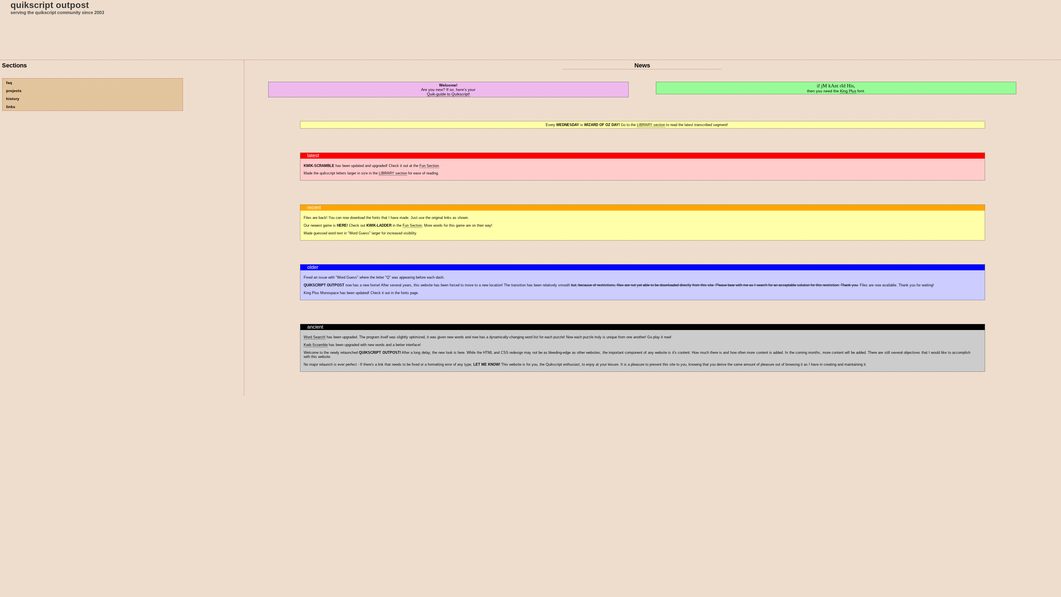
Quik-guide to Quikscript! (448, 94)
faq (9, 82)
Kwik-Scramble (316, 345)
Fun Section (429, 166)
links (10, 106)
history (12, 98)
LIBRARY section (651, 125)
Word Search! (314, 337)
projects (14, 90)
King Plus (848, 91)
